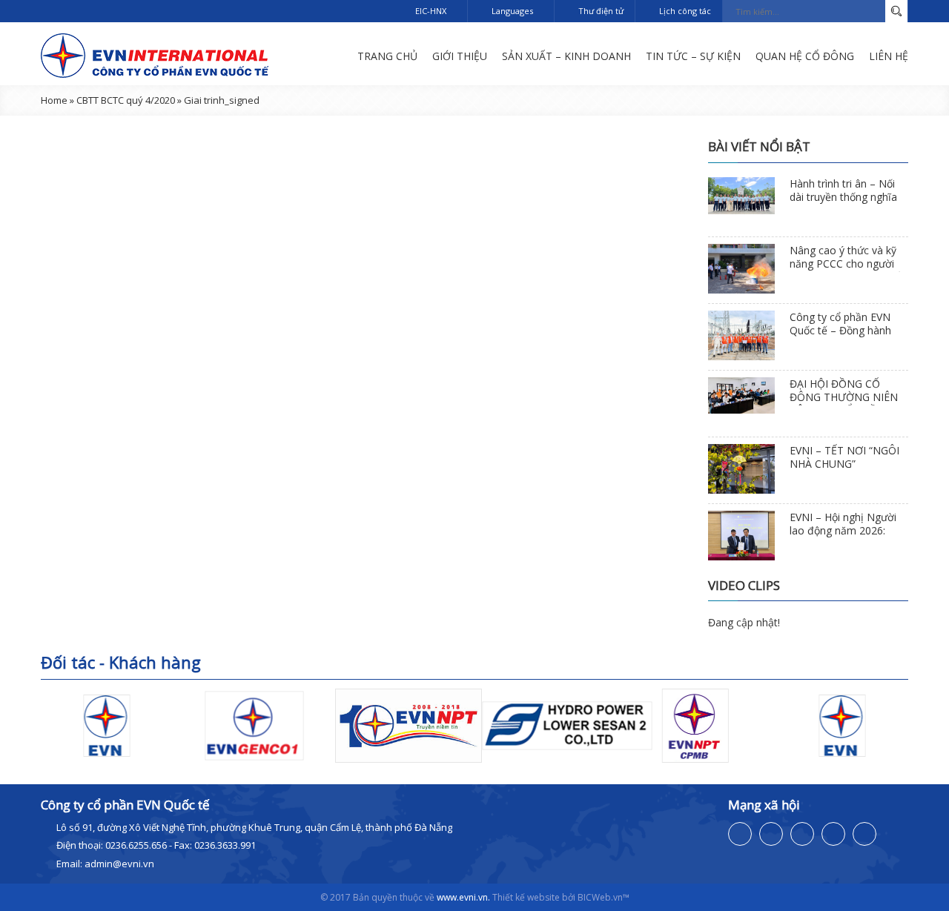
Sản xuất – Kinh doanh (566, 56)
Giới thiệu (459, 56)
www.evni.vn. (463, 897)
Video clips (744, 585)
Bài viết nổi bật (759, 146)
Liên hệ (888, 56)
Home (54, 100)
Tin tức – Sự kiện (693, 56)
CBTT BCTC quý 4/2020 (125, 100)
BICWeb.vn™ (603, 897)
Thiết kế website (526, 897)
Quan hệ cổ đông (804, 56)
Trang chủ (387, 56)
